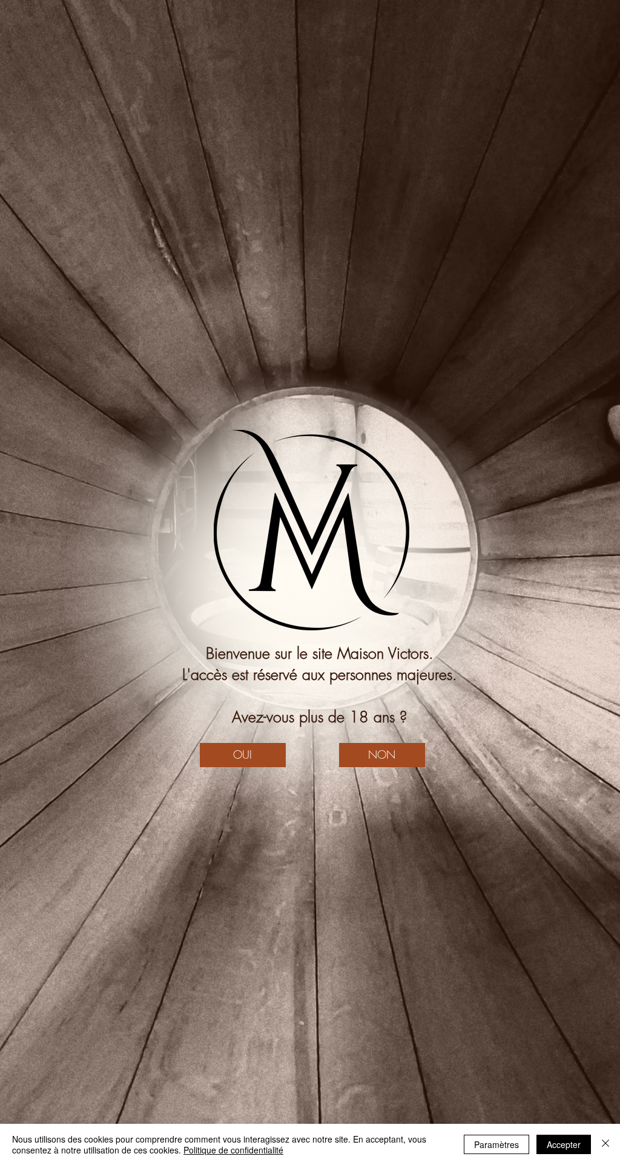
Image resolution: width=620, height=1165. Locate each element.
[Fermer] (605, 1144)
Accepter (564, 1144)
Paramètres (496, 1144)
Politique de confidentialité (233, 1150)
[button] (243, 755)
